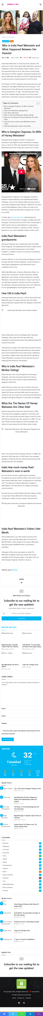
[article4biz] (12, 4)
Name (4, 708)
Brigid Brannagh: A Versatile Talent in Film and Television (10, 646)
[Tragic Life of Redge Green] (31, 657)
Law (4, 881)
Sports (5, 862)
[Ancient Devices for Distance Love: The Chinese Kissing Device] (7, 827)
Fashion (5, 868)
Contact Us (20, 998)
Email (4, 716)
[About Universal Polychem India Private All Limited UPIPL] (7, 907)
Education (6, 852)
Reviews (5, 843)
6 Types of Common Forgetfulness (24, 939)
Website (4, 723)
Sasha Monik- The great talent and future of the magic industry (31, 646)
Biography (11, 37)
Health (5, 859)
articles (14, 570)
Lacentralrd (35, 991)
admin (5, 57)
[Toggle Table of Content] (37, 103)
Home (5, 37)
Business (5, 878)
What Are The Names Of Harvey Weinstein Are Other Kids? (21, 118)
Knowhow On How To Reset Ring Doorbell (26, 922)
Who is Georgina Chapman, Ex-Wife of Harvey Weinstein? (19, 107)
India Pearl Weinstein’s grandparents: (16, 110)
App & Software (8, 875)
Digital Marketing (8, 884)
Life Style (6, 849)
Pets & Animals (7, 887)
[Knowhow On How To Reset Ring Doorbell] (7, 924)
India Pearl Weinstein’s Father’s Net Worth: (17, 126)
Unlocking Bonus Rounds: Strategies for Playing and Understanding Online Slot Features (25, 799)
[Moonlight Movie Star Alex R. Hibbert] (11, 657)
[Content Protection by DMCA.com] (21, 988)
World (11, 41)
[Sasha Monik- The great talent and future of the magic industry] (31, 637)
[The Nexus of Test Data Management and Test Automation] (7, 809)
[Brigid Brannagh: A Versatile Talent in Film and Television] (11, 637)
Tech (4, 856)
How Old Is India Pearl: (11, 113)
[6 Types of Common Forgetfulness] (7, 942)
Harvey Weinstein (17, 217)
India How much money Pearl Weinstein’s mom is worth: (20, 123)
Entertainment (7, 865)
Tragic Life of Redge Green (30, 665)
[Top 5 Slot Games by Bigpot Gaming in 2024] (7, 791)
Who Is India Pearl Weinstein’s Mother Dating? (19, 115)
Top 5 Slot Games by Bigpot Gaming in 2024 (27, 788)
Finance (5, 890)
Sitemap (28, 998)
